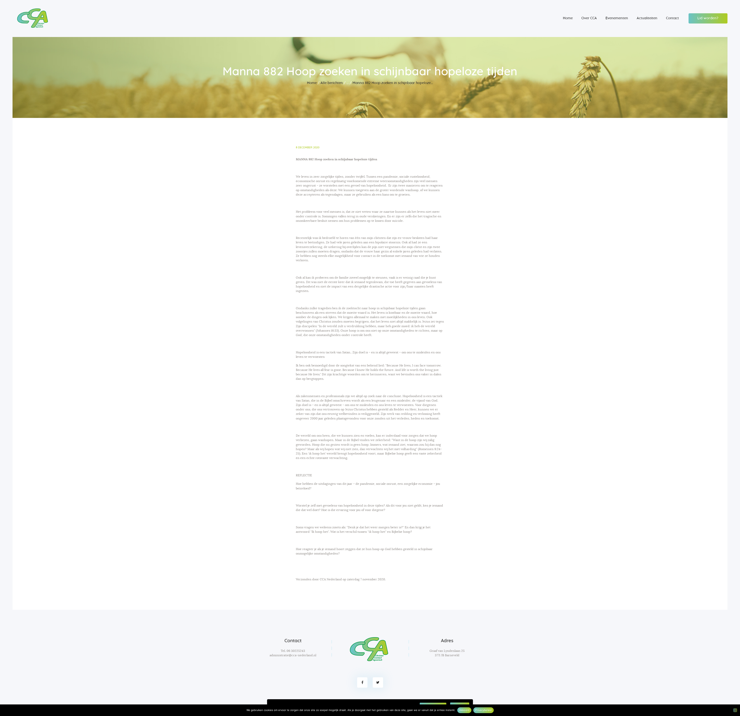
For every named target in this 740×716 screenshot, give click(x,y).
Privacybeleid (483, 710)
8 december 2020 (307, 147)
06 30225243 (296, 650)
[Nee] (735, 710)
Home (312, 83)
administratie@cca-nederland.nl (293, 655)
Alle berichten (331, 83)
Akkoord (464, 710)
